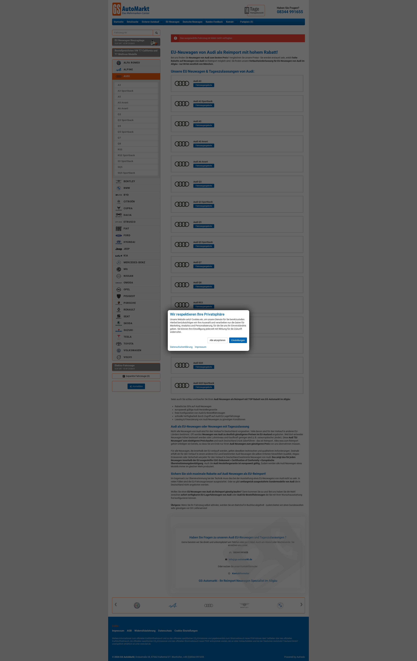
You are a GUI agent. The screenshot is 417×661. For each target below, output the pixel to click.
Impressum (200, 347)
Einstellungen (238, 340)
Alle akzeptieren (217, 340)
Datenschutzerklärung (181, 347)
